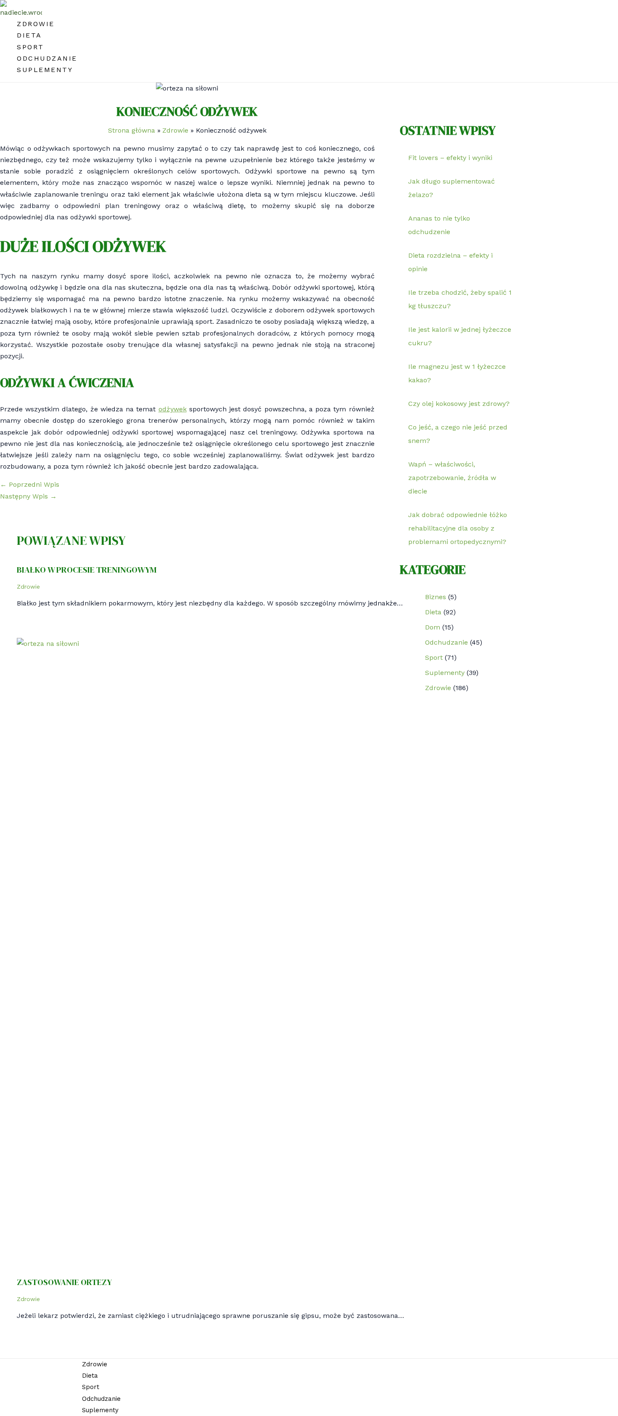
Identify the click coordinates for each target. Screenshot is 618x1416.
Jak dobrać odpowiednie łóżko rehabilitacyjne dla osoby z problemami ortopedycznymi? (457, 528)
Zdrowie (36, 24)
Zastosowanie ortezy (64, 1282)
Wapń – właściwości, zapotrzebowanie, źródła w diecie (452, 477)
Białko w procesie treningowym (86, 570)
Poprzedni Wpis (29, 484)
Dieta (29, 35)
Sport (30, 47)
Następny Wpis (28, 496)
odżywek (172, 409)
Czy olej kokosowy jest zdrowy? (459, 404)
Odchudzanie (47, 58)
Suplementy (45, 70)
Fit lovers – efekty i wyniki (450, 158)
